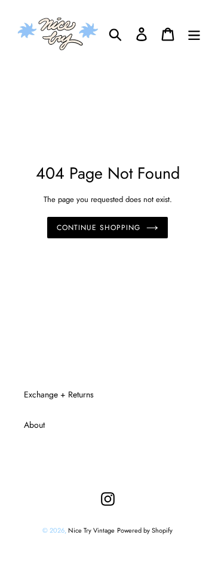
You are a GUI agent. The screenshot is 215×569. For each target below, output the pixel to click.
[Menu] (194, 33)
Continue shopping (98, 227)
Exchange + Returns (59, 394)
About (34, 425)
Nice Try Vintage (91, 530)
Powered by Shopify (145, 530)
